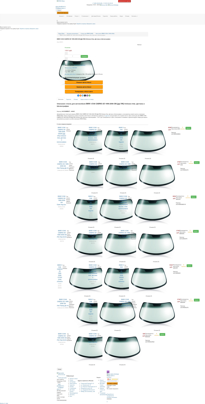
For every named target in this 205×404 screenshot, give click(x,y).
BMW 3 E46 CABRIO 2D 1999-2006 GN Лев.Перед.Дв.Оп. (63, 165)
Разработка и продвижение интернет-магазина (112, 395)
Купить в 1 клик (4, 403)
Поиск (59, 10)
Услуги (76, 16)
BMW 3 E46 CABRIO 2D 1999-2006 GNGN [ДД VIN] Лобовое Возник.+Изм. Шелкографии (92, 133)
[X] (85, 95)
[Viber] (87, 95)
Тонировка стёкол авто (84, 91)
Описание (60, 99)
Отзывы (127, 16)
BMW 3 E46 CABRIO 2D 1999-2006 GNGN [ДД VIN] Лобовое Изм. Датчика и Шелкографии (61, 134)
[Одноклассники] (80, 95)
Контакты (134, 16)
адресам (107, 115)
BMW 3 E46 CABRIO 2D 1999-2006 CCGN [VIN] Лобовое (60, 273)
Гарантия (105, 16)
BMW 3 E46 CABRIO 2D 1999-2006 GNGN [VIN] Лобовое (121, 273)
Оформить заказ (91, 23)
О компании (85, 16)
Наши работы (113, 16)
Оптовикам (69, 16)
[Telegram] (83, 95)
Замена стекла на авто (102, 389)
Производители (74, 393)
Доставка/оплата (72, 390)
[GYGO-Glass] (61, 1)
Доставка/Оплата (96, 16)
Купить (188, 128)
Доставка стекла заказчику (102, 385)
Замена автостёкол (83, 87)
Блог (71, 396)
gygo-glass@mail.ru (61, 6)
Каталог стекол (74, 378)
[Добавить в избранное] (66, 62)
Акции (121, 16)
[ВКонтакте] (78, 95)
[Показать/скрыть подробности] (57, 19)
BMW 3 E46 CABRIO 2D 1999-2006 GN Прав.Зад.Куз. (61, 200)
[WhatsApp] (89, 95)
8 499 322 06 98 (62, 378)
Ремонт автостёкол (83, 82)
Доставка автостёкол (70, 74)
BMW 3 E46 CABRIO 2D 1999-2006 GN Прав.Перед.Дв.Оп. (125, 165)
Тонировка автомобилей (103, 393)
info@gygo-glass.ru (61, 8)
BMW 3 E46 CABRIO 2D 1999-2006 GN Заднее (121, 134)
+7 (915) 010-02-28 (108, 3)
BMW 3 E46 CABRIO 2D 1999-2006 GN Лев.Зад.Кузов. (93, 165)
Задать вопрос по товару (87, 99)
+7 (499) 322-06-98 (97, 3)
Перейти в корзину (81, 23)
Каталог (61, 16)
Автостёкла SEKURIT (80, 65)
